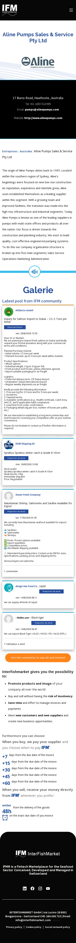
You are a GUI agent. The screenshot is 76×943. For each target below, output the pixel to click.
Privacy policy (14, 927)
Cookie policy (33, 927)
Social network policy (57, 927)
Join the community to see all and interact (38, 657)
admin (56, 920)
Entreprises (10, 151)
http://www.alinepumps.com (43, 118)
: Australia (25, 151)
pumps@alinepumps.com (42, 110)
